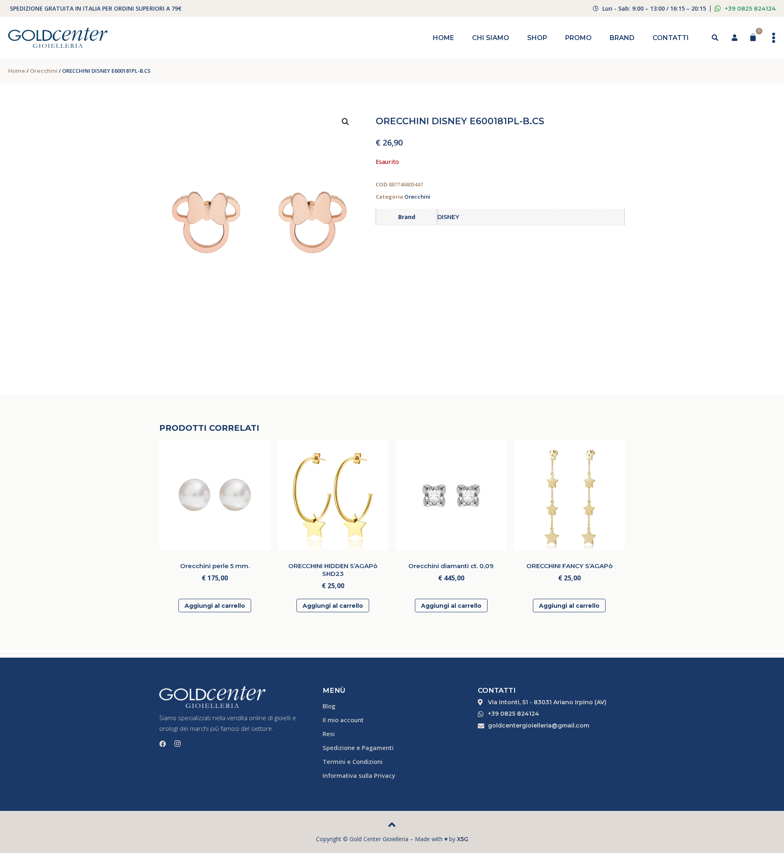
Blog (329, 706)
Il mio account (343, 720)
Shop (537, 38)
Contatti (671, 38)
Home (443, 38)
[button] (345, 121)
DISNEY (448, 217)
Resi (329, 734)
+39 (750, 8)
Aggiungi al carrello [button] (215, 605)
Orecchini (44, 70)
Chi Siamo (490, 38)
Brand (622, 38)
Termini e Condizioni (353, 761)
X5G (462, 839)
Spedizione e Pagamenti (358, 747)
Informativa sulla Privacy (359, 775)
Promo (578, 38)
